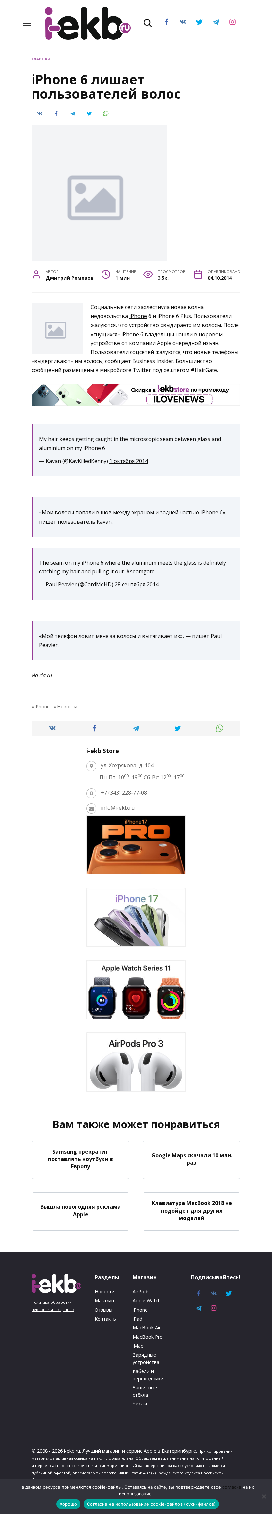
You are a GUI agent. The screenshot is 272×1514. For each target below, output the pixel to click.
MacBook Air (147, 1328)
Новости (67, 706)
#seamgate (140, 571)
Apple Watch (147, 1300)
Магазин (104, 1300)
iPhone (138, 316)
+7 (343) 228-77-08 (124, 792)
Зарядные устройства (146, 1358)
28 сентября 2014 (137, 584)
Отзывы (103, 1310)
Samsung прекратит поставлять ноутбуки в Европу (80, 1159)
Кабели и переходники (148, 1375)
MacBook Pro (148, 1337)
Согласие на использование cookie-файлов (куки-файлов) (151, 1504)
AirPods (141, 1291)
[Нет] (263, 1496)
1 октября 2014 (128, 461)
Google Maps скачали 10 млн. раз (191, 1158)
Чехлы (140, 1403)
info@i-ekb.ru (118, 807)
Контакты (106, 1319)
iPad (137, 1319)
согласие (231, 1487)
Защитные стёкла (145, 1391)
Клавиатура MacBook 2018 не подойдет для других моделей (192, 1210)
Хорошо (68, 1504)
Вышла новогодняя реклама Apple (80, 1210)
